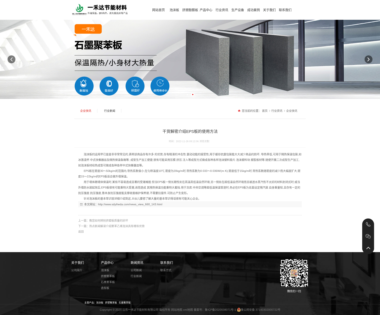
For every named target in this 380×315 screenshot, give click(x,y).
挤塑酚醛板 (190, 10)
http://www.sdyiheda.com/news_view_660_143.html (130, 204)
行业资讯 (222, 10)
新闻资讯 (137, 262)
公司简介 (76, 270)
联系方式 (165, 270)
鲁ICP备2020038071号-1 (220, 309)
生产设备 (237, 10)
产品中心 (206, 10)
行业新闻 (136, 276)
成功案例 (253, 10)
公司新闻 (136, 270)
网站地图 (176, 309)
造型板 (105, 287)
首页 (265, 110)
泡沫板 (174, 10)
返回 (81, 231)
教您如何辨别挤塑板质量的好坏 (108, 220)
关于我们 (269, 10)
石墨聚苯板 (108, 282)
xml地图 (188, 309)
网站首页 (158, 10)
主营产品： (90, 302)
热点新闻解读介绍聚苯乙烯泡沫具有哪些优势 (117, 226)
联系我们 (285, 10)
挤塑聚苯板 (108, 276)
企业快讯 (291, 110)
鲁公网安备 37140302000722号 (260, 309)
